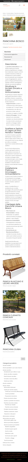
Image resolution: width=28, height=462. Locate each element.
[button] (23, 19)
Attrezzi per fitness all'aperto (11, 422)
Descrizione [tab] (7, 51)
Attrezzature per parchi (9, 418)
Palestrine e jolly (9, 433)
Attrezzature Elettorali (9, 387)
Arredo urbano (10, 13)
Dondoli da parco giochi (11, 429)
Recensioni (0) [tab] (8, 57)
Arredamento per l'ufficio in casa (12, 371)
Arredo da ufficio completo (10, 374)
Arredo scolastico (7, 383)
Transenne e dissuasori (9, 413)
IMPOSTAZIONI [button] (11, 459)
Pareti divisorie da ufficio (10, 376)
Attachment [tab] (7, 59)
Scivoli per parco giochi (11, 435)
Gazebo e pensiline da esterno (12, 400)
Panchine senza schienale (11, 407)
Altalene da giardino (10, 426)
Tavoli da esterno (8, 440)
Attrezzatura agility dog (10, 420)
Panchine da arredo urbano (15, 47)
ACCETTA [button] (19, 459)
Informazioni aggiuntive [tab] (10, 54)
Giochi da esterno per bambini (11, 424)
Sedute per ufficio (8, 381)
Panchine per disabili (10, 404)
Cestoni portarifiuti (9, 393)
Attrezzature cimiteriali (8, 416)
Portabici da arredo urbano (10, 409)
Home (4, 13)
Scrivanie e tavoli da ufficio (10, 378)
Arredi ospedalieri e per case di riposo (12, 367)
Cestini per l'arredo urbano (10, 389)
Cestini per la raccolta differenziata (14, 391)
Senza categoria (7, 445)
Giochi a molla (8, 431)
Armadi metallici (7, 365)
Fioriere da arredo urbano (10, 398)
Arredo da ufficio (7, 370)
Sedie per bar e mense (8, 442)
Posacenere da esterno (11, 396)
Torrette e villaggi (9, 438)
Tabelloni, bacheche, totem (11, 411)
